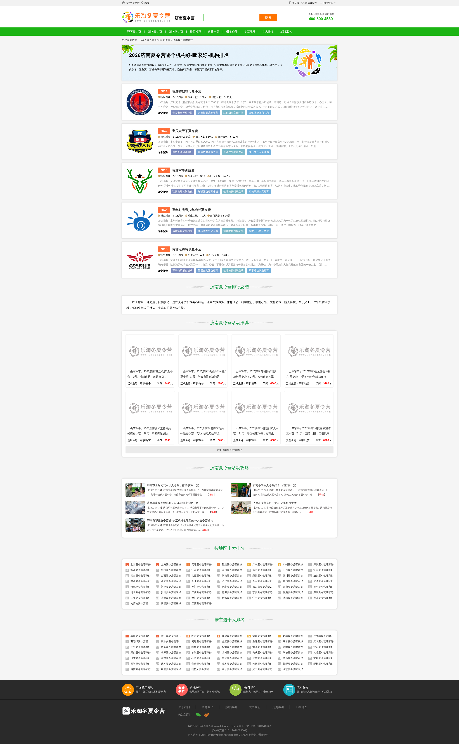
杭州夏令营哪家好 (171, 570)
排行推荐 (195, 31)
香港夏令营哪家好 (171, 597)
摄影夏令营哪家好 (293, 663)
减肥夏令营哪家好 (232, 641)
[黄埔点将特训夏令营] (139, 272)
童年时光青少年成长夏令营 (191, 210)
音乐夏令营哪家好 (201, 663)
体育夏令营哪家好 (232, 635)
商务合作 (207, 707)
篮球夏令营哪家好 (262, 635)
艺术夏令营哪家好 (171, 663)
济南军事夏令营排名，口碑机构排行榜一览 (172, 503)
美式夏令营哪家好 (262, 652)
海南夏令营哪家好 (323, 592)
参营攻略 (250, 31)
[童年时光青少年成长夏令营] (139, 233)
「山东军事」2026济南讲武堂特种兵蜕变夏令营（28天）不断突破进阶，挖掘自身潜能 (149, 433)
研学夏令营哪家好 (293, 647)
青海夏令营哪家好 (232, 592)
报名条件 (232, 31)
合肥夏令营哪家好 (141, 586)
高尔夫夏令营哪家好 (172, 641)
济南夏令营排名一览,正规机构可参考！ (276, 503)
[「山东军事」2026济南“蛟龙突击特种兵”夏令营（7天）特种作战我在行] (308, 366)
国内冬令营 (176, 31)
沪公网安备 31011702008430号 (229, 730)
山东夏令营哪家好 (293, 570)
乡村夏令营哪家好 (232, 652)
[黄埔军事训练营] (139, 193)
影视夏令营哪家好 (323, 663)
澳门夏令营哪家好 (201, 597)
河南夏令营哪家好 (232, 575)
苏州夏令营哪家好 (232, 570)
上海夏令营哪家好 (171, 564)
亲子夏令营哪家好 (232, 669)
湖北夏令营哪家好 (201, 581)
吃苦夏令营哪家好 (201, 635)
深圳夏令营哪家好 (323, 564)
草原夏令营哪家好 (171, 652)
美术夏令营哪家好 (232, 663)
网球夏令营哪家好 (201, 641)
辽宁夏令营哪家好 (262, 597)
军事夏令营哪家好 (141, 635)
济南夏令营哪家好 (183, 40)
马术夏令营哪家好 (293, 641)
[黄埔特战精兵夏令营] (139, 114)
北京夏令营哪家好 (141, 564)
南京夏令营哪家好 (262, 570)
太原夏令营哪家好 (201, 575)
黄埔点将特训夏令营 (186, 249)
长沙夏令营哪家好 (293, 581)
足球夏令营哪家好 (293, 635)
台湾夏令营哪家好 (232, 597)
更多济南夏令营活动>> (229, 449)
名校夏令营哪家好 (293, 669)
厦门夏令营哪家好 (201, 586)
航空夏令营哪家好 (171, 669)
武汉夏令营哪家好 (232, 581)
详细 (211, 494)
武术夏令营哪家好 (323, 641)
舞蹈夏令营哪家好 (262, 663)
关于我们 (184, 707)
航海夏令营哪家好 (232, 647)
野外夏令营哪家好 (141, 652)
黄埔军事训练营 (183, 170)
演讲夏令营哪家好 (171, 658)
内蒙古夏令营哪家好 (142, 603)
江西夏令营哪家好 (201, 603)
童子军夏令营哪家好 (172, 635)
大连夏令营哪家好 (323, 597)
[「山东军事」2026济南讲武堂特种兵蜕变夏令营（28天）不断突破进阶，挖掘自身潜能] (150, 423)
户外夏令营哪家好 (141, 647)
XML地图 (301, 707)
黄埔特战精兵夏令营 (186, 91)
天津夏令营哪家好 (201, 564)
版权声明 (231, 707)
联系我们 (254, 707)
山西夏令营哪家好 (171, 575)
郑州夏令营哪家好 (262, 575)
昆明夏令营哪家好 (323, 586)
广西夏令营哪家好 (201, 592)
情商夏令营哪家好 (293, 658)
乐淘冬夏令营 (132, 2)
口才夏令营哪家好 (141, 658)
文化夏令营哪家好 (323, 658)
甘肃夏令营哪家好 (293, 592)
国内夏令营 (155, 31)
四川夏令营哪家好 (293, 575)
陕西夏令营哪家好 (141, 581)
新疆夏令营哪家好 (171, 603)
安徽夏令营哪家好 (323, 581)
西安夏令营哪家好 (171, 581)
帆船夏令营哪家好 (201, 647)
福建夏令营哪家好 (171, 586)
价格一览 (213, 31)
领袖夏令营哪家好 (232, 658)
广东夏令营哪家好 (262, 564)
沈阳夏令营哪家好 (293, 597)
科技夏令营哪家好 (141, 669)
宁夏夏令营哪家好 (262, 592)
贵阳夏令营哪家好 (171, 592)
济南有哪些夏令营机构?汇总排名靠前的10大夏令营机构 (180, 520)
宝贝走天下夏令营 (185, 131)
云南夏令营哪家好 (293, 586)
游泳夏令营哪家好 (262, 641)
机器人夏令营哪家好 (202, 669)
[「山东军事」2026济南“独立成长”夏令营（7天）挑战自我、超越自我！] (150, 366)
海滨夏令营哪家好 (262, 647)
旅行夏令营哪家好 (323, 647)
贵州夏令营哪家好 (141, 592)
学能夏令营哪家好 (293, 652)
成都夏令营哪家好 (323, 575)
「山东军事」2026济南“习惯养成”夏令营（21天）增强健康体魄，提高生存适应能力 (255, 433)
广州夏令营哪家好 (293, 564)
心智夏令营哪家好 (201, 658)
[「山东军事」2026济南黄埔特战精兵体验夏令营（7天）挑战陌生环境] (203, 423)
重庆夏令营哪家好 (232, 564)
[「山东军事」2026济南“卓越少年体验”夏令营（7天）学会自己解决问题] (203, 366)
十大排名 (268, 31)
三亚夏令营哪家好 (141, 597)
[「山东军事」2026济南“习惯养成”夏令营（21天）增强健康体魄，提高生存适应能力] (255, 423)
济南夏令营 (134, 31)
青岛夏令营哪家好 (141, 575)
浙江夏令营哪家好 (141, 570)
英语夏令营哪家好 (323, 652)
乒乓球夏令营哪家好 (324, 635)
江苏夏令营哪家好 (201, 570)
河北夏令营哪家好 (232, 586)
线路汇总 (286, 31)
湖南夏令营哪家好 (262, 581)
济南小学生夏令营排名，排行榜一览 (274, 485)
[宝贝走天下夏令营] (139, 154)
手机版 (295, 2)
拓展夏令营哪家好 (171, 647)
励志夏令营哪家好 (262, 658)
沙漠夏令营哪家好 (201, 652)
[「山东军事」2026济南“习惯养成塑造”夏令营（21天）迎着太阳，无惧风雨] (308, 423)
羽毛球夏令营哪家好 (142, 641)
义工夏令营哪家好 (262, 669)
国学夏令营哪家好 (141, 663)
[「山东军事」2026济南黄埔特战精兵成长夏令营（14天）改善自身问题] (255, 366)
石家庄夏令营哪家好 (263, 586)
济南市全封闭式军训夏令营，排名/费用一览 (173, 485)
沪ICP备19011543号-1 (258, 726)
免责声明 (278, 707)
